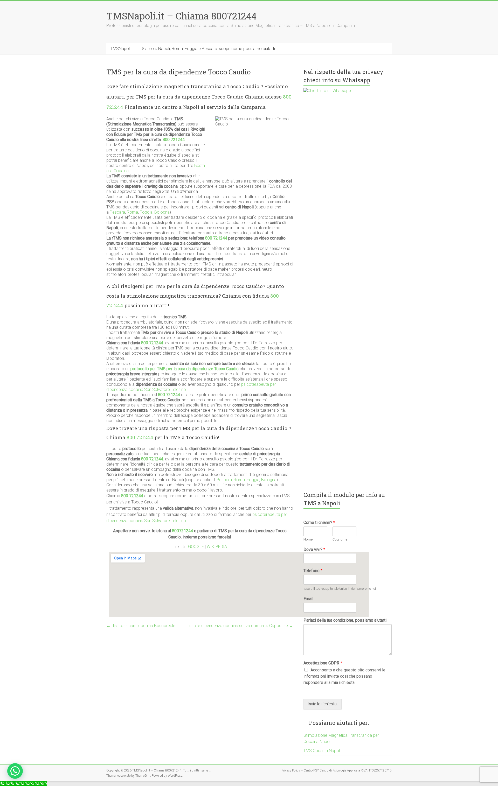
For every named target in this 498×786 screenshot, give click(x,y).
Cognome (340, 539)
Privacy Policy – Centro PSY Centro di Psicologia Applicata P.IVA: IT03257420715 (336, 770)
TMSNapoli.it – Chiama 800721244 (181, 16)
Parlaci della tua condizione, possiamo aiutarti (344, 620)
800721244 (182, 530)
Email (308, 598)
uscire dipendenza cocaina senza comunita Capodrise (241, 625)
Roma (132, 212)
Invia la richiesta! (322, 703)
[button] (15, 771)
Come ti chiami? (319, 522)
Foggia (146, 212)
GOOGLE (196, 546)
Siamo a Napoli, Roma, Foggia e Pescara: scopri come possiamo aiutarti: (209, 48)
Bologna (162, 212)
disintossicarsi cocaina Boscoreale (140, 625)
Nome (308, 539)
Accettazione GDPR (322, 663)
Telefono (312, 570)
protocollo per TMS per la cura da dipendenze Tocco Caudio (184, 368)
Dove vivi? (314, 549)
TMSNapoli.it (122, 48)
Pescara (117, 212)
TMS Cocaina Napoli (322, 750)
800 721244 (174, 139)
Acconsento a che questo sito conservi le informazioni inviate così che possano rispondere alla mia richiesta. (344, 676)
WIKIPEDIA (217, 546)
